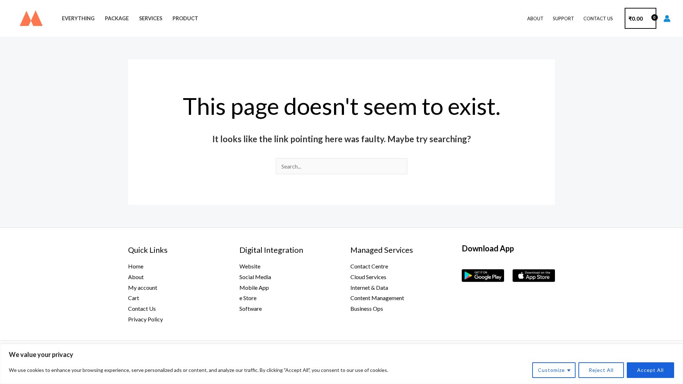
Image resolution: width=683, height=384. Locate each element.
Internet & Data (369, 287)
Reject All (601, 370)
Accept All (650, 370)
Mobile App (254, 287)
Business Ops (366, 308)
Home (135, 266)
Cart (133, 297)
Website (249, 266)
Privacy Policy (145, 319)
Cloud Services (368, 276)
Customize (551, 370)
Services (150, 18)
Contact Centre (369, 266)
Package (117, 18)
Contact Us (598, 18)
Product (185, 18)
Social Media (255, 276)
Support (563, 18)
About (535, 18)
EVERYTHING (78, 18)
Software (250, 308)
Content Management (377, 297)
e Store (247, 297)
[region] (341, 364)
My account (142, 287)
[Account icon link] (667, 18)
